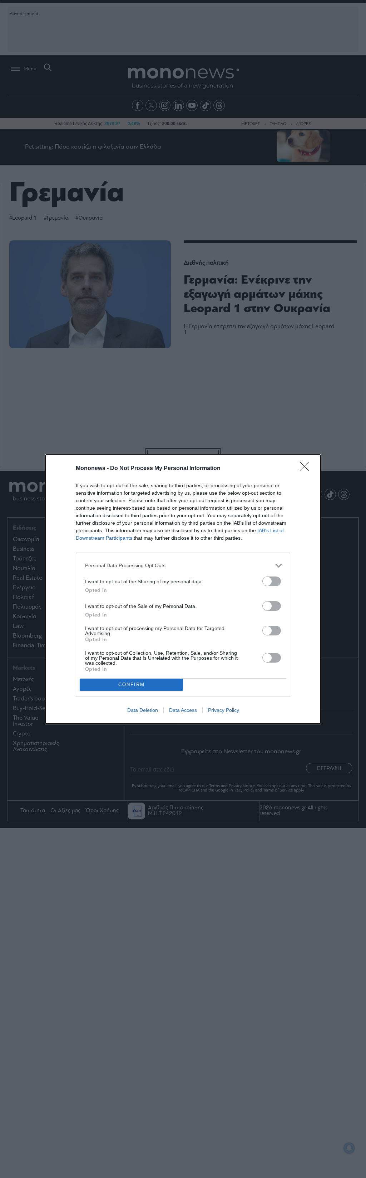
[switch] (271, 581)
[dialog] (183, 589)
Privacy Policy (223, 710)
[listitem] (183, 565)
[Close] (306, 468)
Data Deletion (142, 710)
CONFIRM (131, 684)
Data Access (183, 710)
